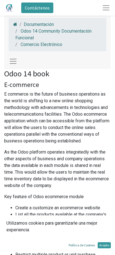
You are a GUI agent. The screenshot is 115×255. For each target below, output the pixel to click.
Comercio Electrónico (41, 44)
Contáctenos (37, 8)
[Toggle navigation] (13, 61)
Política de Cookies (82, 245)
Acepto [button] (104, 245)
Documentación (39, 24)
